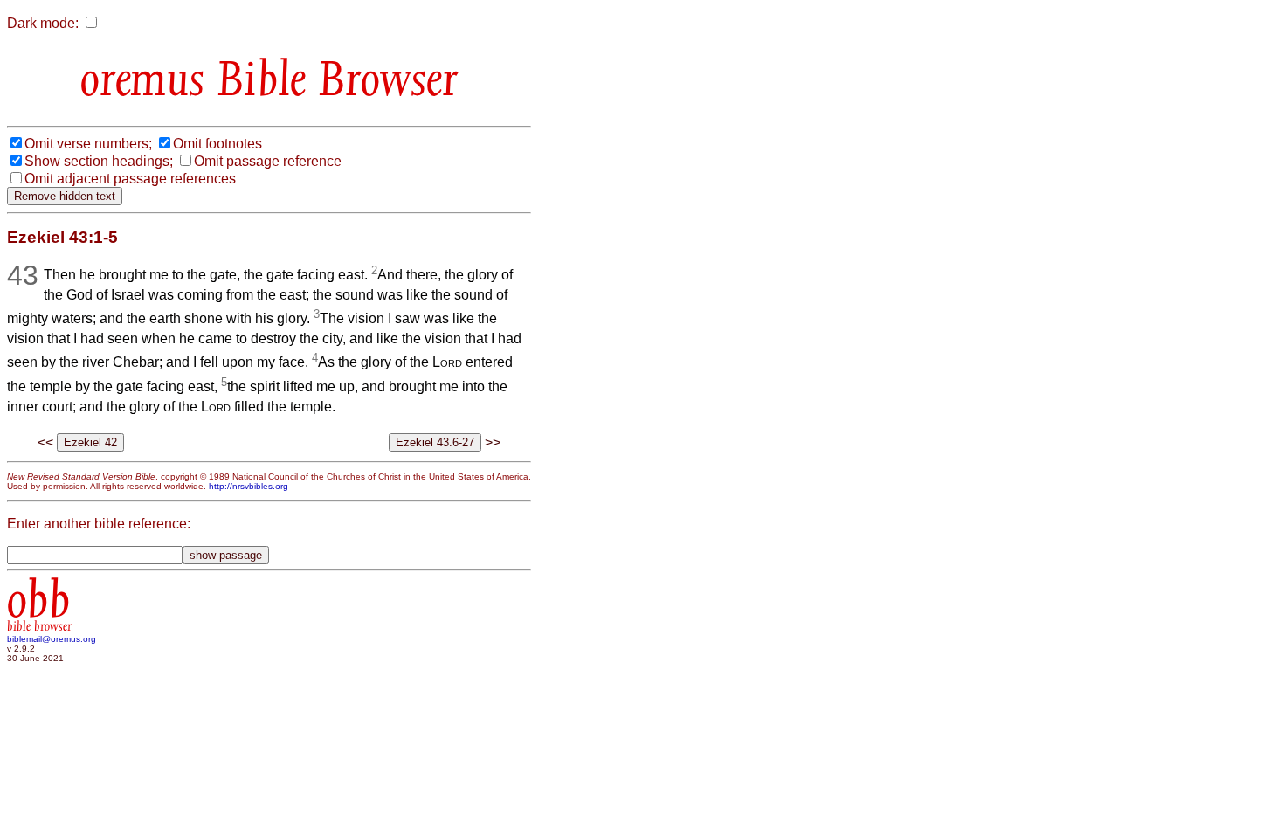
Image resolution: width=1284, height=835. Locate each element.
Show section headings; (98, 161)
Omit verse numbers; (88, 143)
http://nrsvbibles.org (248, 486)
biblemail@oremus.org (51, 639)
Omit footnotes (217, 143)
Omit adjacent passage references (130, 178)
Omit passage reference (268, 161)
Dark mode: (43, 23)
